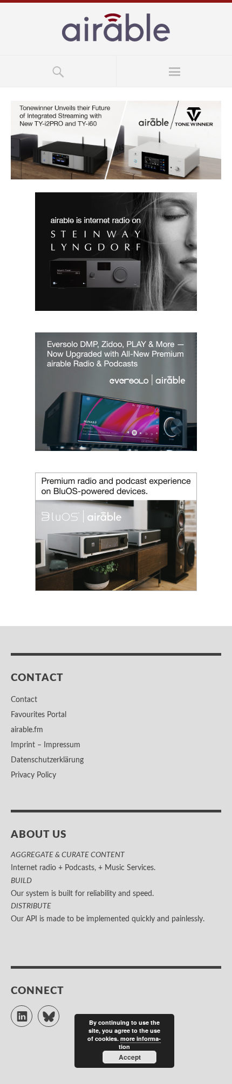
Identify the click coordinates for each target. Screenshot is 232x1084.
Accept (130, 1057)
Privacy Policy (33, 775)
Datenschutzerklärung (47, 760)
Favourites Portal (38, 715)
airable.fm (27, 730)
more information (140, 1042)
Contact (24, 700)
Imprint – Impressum (45, 745)
